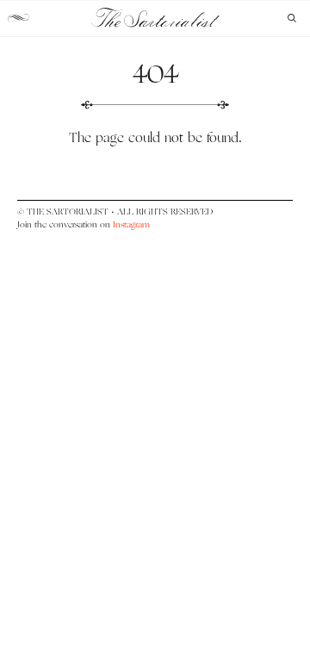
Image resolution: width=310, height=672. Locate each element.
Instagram (131, 224)
